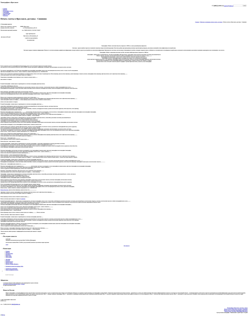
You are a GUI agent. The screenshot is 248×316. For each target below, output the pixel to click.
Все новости (126, 245)
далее (7, 244)
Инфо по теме (6, 14)
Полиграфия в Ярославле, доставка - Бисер (237, 307)
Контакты (5, 15)
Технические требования (11, 268)
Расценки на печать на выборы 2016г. (14, 266)
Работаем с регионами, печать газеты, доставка (211, 22)
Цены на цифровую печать (12, 269)
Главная (5, 8)
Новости (5, 9)
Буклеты (8, 260)
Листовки (8, 259)
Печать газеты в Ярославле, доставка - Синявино (235, 309)
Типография (6, 12)
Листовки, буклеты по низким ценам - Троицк (14, 284)
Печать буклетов (4, 189)
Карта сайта (8, 255)
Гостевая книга (9, 253)
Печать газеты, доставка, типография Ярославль (235, 311)
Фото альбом (9, 257)
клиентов (23, 198)
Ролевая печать (9, 261)
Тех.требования (6, 13)
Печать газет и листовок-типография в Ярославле (235, 310)
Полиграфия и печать (8, 11)
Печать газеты (9, 262)
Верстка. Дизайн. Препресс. (12, 264)
